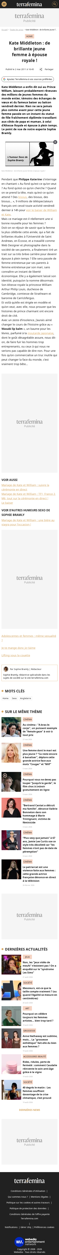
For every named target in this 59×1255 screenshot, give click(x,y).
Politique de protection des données (28, 1208)
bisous (22, 197)
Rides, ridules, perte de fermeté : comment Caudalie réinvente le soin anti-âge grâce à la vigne (40, 1067)
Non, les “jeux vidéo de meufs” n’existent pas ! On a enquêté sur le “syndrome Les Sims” (39, 967)
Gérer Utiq (26, 1227)
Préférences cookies (44, 1227)
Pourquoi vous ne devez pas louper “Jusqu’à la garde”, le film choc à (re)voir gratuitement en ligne (39, 784)
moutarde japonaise (40, 333)
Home (5, 698)
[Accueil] (29, 4)
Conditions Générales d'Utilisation (28, 1191)
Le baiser (7, 503)
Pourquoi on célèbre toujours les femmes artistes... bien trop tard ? (38, 1017)
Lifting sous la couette (16, 655)
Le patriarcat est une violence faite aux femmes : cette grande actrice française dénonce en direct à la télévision (39, 873)
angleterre (25, 698)
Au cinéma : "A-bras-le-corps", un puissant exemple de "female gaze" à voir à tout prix (40, 730)
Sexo (14, 698)
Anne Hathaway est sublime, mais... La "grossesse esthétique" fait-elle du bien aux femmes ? (40, 1041)
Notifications (11, 1227)
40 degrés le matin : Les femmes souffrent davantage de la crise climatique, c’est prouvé (37, 1092)
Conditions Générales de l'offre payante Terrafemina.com (30, 1216)
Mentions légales (39, 1196)
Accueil (5, 29)
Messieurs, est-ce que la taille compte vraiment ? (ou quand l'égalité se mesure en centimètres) (40, 993)
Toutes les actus (16, 29)
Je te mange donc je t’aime (18, 648)
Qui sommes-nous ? (18, 1196)
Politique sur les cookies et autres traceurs (28, 1202)
